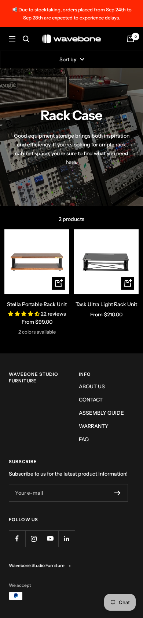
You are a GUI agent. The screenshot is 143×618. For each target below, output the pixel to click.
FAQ (84, 439)
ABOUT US (92, 386)
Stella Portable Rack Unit (37, 304)
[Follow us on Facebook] (17, 538)
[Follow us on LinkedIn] (66, 538)
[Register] (117, 492)
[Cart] (130, 39)
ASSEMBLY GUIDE (101, 413)
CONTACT (91, 399)
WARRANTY (94, 426)
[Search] (26, 39)
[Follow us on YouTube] (50, 538)
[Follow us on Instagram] (33, 538)
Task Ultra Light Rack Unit (106, 304)
